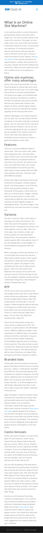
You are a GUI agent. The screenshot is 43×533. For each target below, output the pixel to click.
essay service (24, 507)
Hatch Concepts (30, 530)
